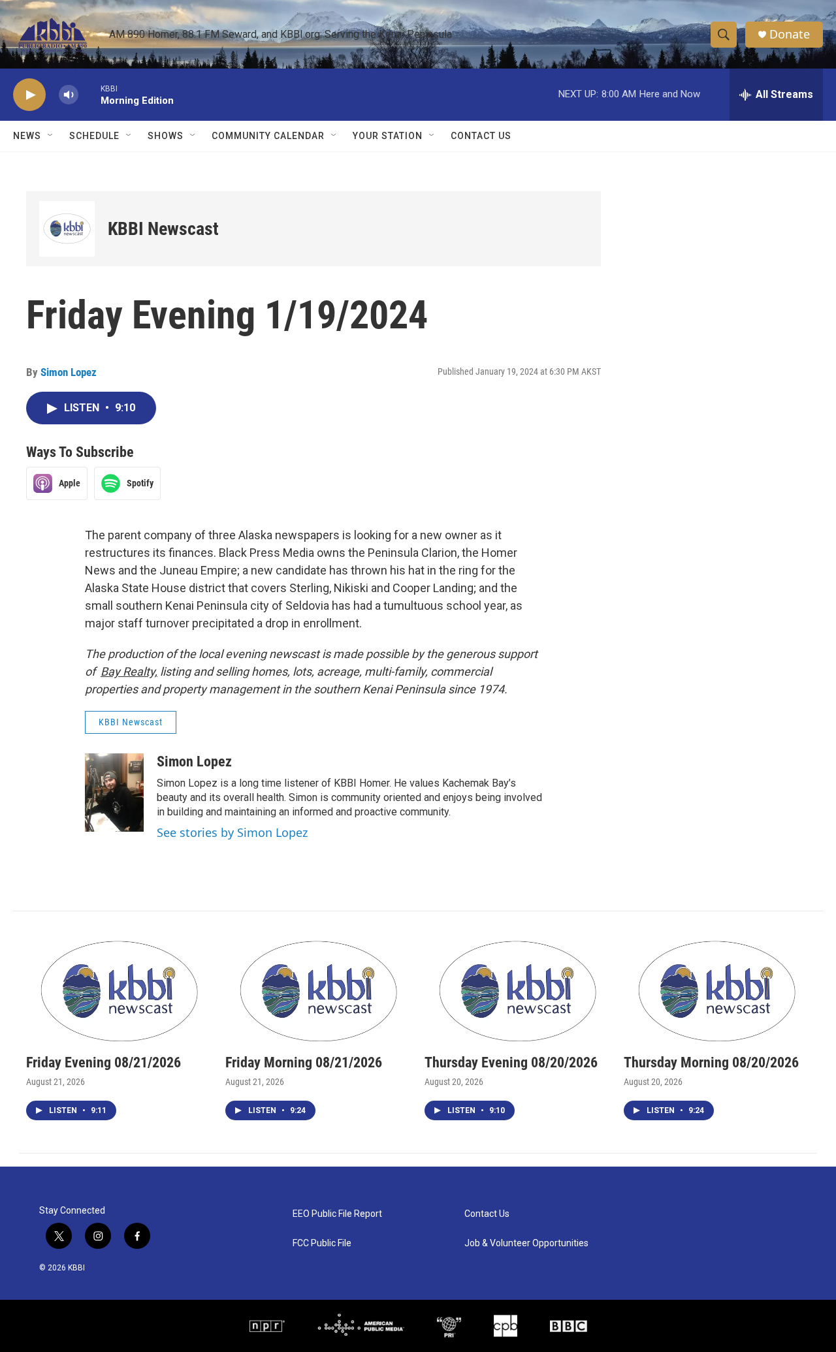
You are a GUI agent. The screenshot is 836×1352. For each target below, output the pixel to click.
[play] (29, 94)
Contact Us (481, 136)
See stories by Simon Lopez (232, 832)
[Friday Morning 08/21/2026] (318, 989)
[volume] (68, 95)
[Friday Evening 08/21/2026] (119, 989)
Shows (166, 136)
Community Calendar (268, 136)
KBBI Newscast (163, 229)
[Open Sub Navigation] (51, 136)
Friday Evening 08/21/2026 (103, 1062)
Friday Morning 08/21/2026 (303, 1062)
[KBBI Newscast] (67, 229)
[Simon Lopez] (114, 792)
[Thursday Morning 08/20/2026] (717, 989)
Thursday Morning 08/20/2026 (711, 1062)
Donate (789, 34)
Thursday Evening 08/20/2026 (511, 1062)
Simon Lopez (68, 372)
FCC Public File (322, 1243)
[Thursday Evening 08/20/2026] (518, 989)
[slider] (89, 94)
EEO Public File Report (337, 1214)
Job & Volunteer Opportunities (526, 1243)
